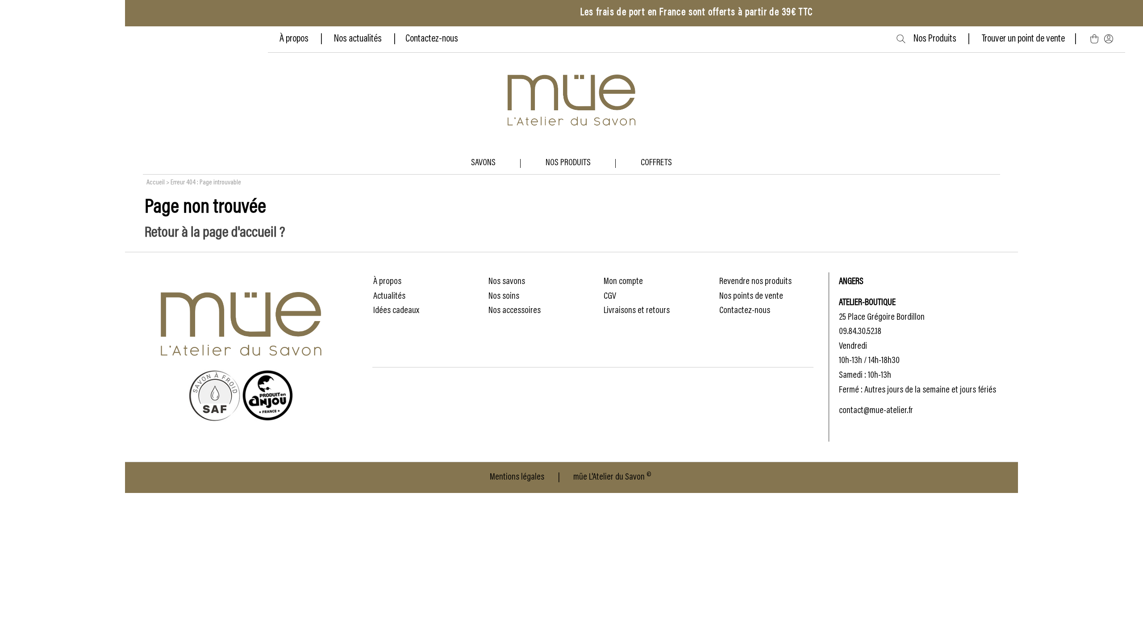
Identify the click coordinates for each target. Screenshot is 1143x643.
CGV (610, 296)
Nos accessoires (514, 310)
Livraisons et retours (637, 310)
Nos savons (506, 281)
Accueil (155, 182)
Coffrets (656, 163)
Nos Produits (941, 39)
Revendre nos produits (755, 281)
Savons (483, 163)
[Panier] (1094, 39)
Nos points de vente (751, 296)
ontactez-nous (434, 39)
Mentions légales (517, 477)
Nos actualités (358, 39)
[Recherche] (901, 38)
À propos (294, 39)
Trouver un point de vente (1023, 39)
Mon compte (623, 281)
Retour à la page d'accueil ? (215, 233)
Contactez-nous (744, 310)
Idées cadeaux (396, 310)
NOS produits (568, 163)
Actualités (389, 296)
